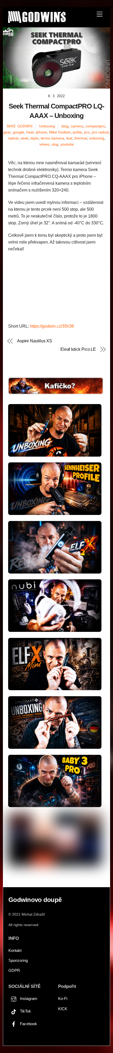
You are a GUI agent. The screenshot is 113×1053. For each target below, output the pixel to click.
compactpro (95, 126)
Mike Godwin (20, 126)
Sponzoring (18, 960)
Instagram (28, 998)
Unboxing (47, 126)
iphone (41, 132)
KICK (62, 1008)
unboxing (96, 138)
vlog (55, 144)
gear (7, 132)
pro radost (100, 132)
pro (87, 132)
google (18, 132)
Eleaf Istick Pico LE (78, 349)
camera (77, 126)
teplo (34, 138)
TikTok (25, 1011)
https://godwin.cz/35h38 (52, 326)
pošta (77, 132)
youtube (67, 144)
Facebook (28, 1023)
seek (24, 138)
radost (13, 138)
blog (65, 126)
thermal (80, 138)
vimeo (44, 144)
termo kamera (52, 138)
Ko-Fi (62, 998)
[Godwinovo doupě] (36, 20)
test (69, 138)
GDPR (14, 970)
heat (30, 132)
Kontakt (15, 950)
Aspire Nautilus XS (34, 341)
